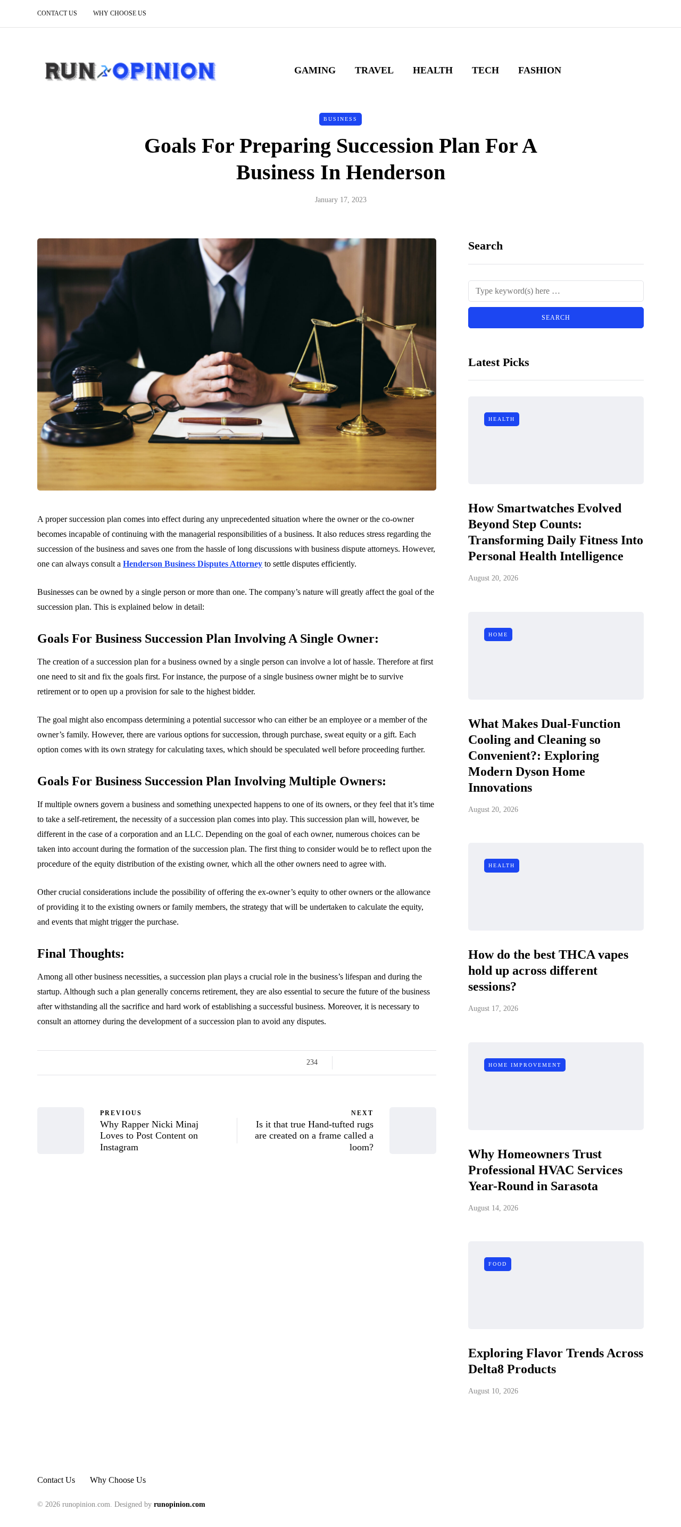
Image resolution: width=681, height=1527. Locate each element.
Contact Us (57, 13)
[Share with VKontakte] (416, 1062)
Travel (374, 70)
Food (497, 1264)
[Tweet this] (363, 1062)
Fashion (539, 70)
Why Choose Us (119, 13)
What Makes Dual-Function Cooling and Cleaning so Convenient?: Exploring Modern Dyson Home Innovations (544, 755)
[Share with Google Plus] (376, 1062)
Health (433, 70)
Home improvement (524, 1065)
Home (498, 634)
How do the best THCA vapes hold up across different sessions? (548, 970)
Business (340, 119)
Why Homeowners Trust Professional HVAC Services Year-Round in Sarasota (545, 1170)
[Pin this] (403, 1062)
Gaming (315, 70)
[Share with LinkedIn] (389, 1062)
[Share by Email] (429, 1062)
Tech (485, 70)
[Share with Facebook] (349, 1062)
